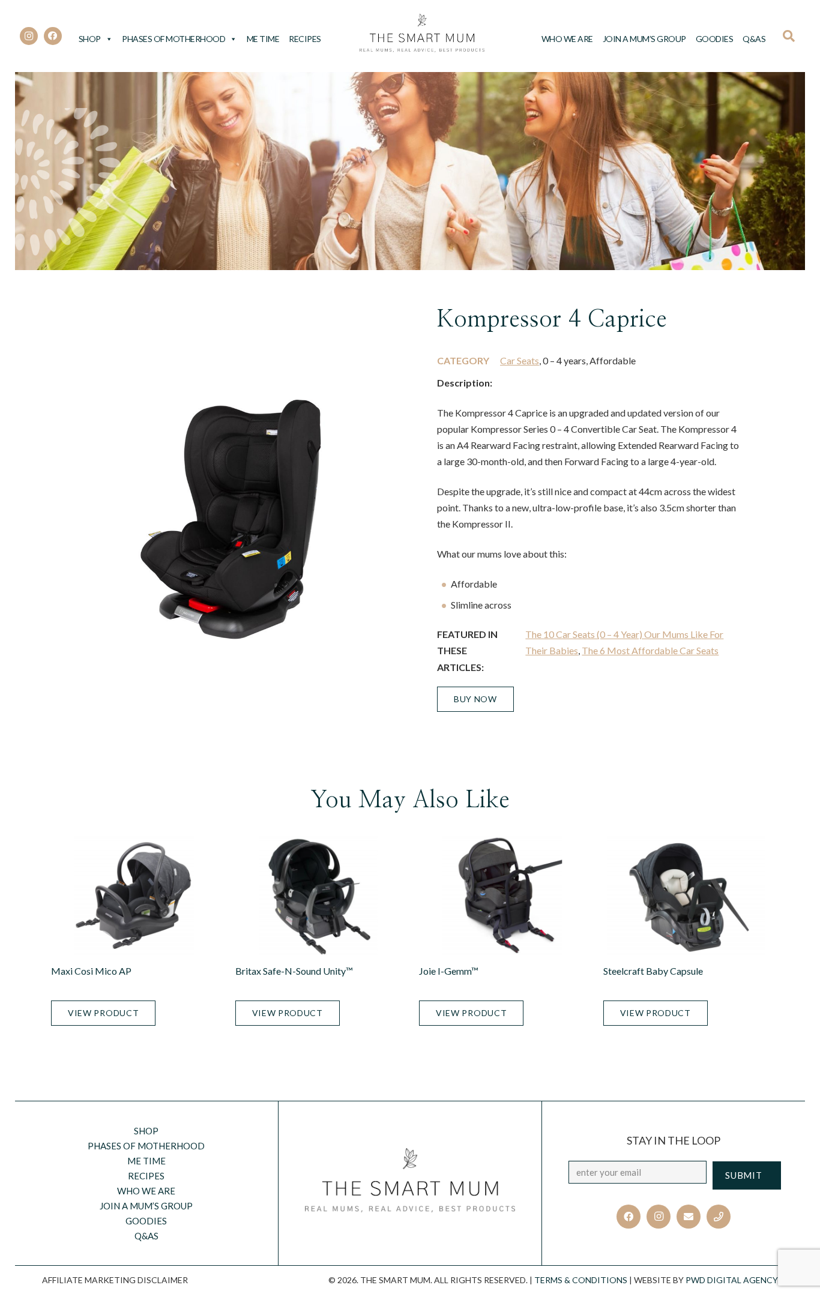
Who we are (567, 39)
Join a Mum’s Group (644, 39)
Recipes (305, 39)
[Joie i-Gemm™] (502, 896)
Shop (90, 39)
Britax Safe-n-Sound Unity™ (294, 971)
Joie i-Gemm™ (448, 971)
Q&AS (754, 39)
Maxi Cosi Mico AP (91, 971)
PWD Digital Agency (732, 1280)
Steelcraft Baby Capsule (653, 971)
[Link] (422, 33)
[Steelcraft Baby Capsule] (686, 896)
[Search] (793, 36)
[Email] (689, 1217)
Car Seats (519, 360)
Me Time (263, 39)
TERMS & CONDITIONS (580, 1280)
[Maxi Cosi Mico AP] (134, 896)
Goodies (715, 39)
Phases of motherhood (173, 39)
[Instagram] (29, 36)
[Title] (719, 1217)
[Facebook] (53, 36)
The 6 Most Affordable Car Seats (650, 650)
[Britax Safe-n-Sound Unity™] (318, 896)
